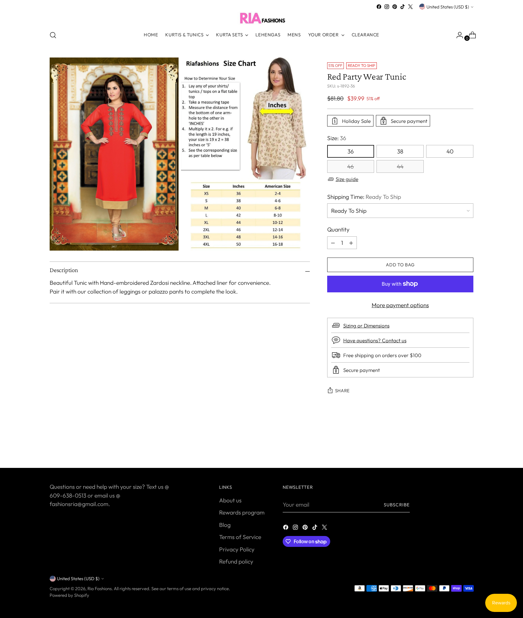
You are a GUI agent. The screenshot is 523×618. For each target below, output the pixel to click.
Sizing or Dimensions (366, 325)
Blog (225, 524)
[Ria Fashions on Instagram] (387, 6)
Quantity (338, 229)
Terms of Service (240, 537)
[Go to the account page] (457, 35)
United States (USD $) (447, 7)
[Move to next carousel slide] (468, 447)
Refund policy (236, 561)
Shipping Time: (364, 196)
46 (350, 166)
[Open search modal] (53, 35)
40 (449, 151)
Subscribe (397, 505)
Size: (336, 138)
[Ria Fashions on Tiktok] (402, 6)
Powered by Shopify (69, 595)
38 (400, 151)
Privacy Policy (237, 549)
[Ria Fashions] (261, 18)
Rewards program (242, 512)
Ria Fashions (99, 588)
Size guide (347, 179)
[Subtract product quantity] (351, 243)
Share (342, 390)
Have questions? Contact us (374, 340)
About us (230, 500)
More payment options (400, 305)
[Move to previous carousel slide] (454, 447)
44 (400, 166)
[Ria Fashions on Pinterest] (394, 6)
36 (350, 151)
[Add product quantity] (332, 243)
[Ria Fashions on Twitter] (410, 6)
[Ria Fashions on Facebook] (379, 6)
